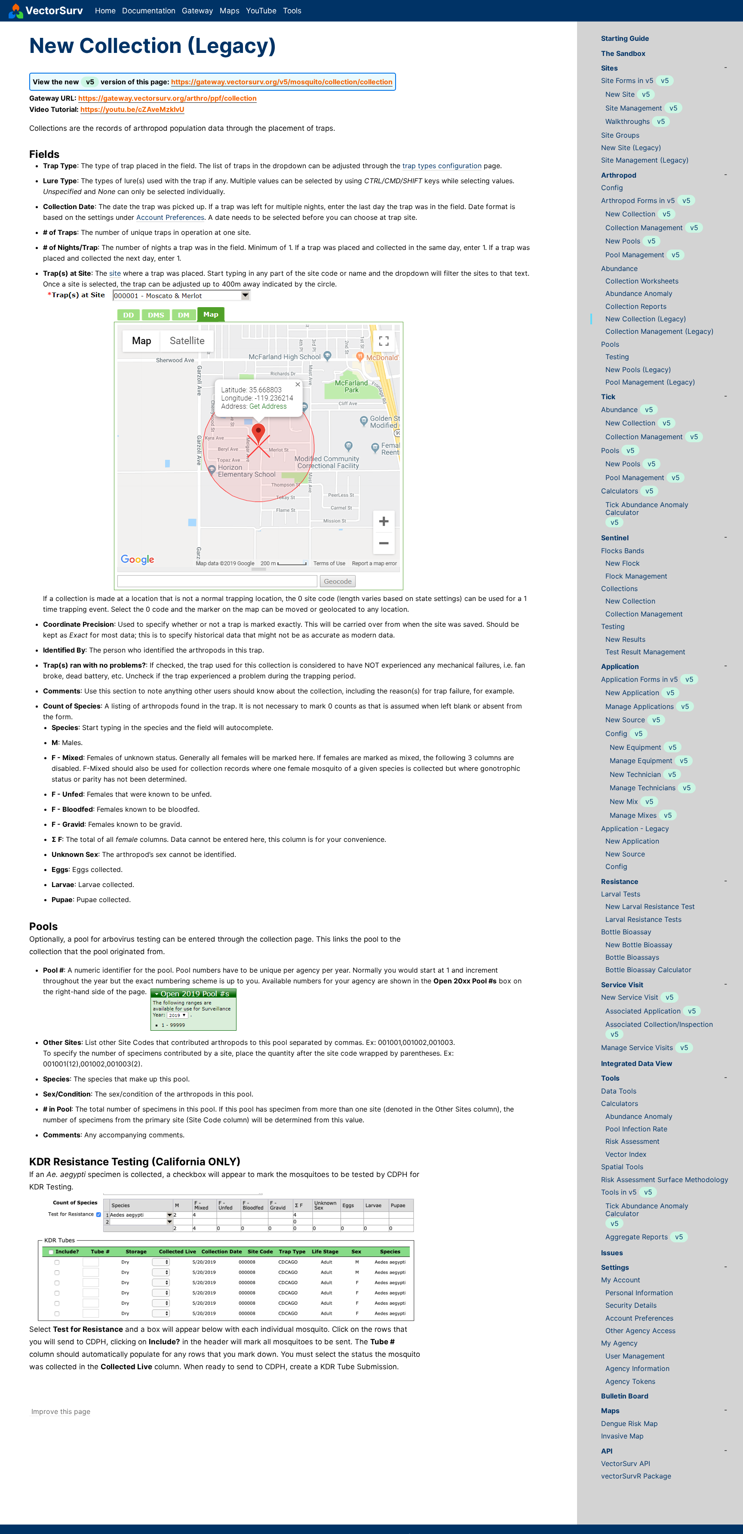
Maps (229, 10)
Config (612, 188)
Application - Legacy (635, 829)
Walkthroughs (627, 121)
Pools (610, 344)
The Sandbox (623, 53)
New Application (632, 693)
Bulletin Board (624, 1396)
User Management (635, 1356)
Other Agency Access (640, 1331)
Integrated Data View (636, 1064)
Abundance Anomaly (638, 294)
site (115, 273)
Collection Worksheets (642, 281)
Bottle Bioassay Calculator (648, 970)
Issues (612, 1253)
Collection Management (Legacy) (659, 331)
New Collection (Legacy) (645, 319)
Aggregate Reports (636, 1237)
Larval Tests (620, 894)
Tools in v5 (619, 1192)
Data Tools (618, 1091)
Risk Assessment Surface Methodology (664, 1180)
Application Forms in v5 (639, 679)
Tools (292, 10)
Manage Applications (639, 706)
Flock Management (636, 576)
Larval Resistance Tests (643, 919)
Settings (615, 1267)
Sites (609, 68)
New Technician (635, 774)
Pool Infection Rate (636, 1129)
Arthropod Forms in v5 (638, 201)
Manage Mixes (633, 815)
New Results (625, 639)
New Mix (624, 802)
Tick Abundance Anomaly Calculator (646, 509)
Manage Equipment (641, 761)
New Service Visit (629, 997)
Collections (619, 589)
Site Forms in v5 (627, 81)
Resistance (620, 882)
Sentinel (615, 538)
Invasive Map (622, 1436)
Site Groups (620, 135)
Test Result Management (645, 652)
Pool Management (634, 255)
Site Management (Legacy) (645, 160)
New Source (625, 720)
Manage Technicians (642, 788)
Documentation (148, 10)
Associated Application (643, 1011)
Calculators (619, 491)
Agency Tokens (630, 1381)
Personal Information (639, 1293)
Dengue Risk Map (629, 1424)
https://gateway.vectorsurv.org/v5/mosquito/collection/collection (282, 81)
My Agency (619, 1343)
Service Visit (622, 985)
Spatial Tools (622, 1167)
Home (105, 10)
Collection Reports (635, 306)
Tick (608, 397)
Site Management (633, 108)
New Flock (622, 563)
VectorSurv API (625, 1464)
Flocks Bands (622, 551)
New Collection (630, 214)
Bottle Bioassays (632, 957)
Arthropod (618, 175)
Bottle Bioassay (626, 932)
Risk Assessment (632, 1141)
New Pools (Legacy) (638, 370)
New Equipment (635, 747)
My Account (620, 1280)
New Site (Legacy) (631, 148)
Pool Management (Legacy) (650, 382)
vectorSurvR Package (636, 1476)
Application (620, 666)
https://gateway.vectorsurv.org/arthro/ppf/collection (167, 98)
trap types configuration (442, 165)
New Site (620, 94)
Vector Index (626, 1154)
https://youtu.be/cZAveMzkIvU (132, 109)
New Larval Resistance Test (650, 907)
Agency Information (637, 1369)
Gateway (197, 10)
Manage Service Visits (637, 1048)
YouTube (261, 10)
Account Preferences (170, 217)
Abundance (619, 269)
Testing (617, 357)
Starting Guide (625, 38)
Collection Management (644, 228)
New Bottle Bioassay (638, 945)
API (606, 1451)
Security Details (631, 1305)
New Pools (622, 241)
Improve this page (59, 1411)
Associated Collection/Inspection (659, 1024)
